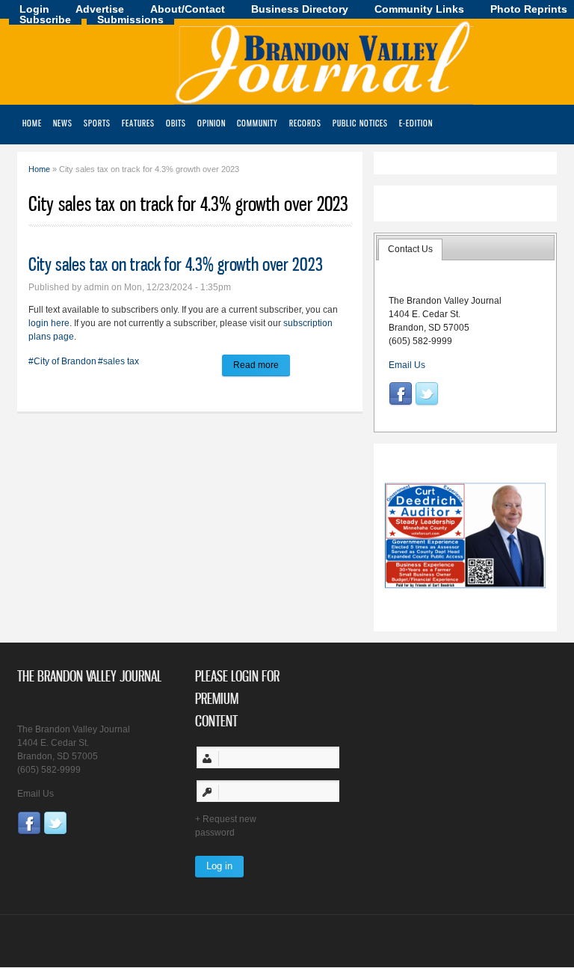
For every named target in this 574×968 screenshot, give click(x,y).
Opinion (211, 123)
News (62, 123)
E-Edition (416, 123)
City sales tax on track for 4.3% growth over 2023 (175, 264)
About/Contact (187, 9)
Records (305, 123)
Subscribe (45, 19)
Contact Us (410, 249)
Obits (176, 123)
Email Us (407, 365)
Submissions (130, 19)
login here (49, 323)
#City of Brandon (62, 361)
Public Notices (360, 123)
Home (32, 123)
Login (34, 9)
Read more (261, 365)
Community (257, 123)
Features (138, 123)
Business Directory (299, 9)
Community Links (419, 9)
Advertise (99, 9)
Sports (97, 123)
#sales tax (118, 361)
